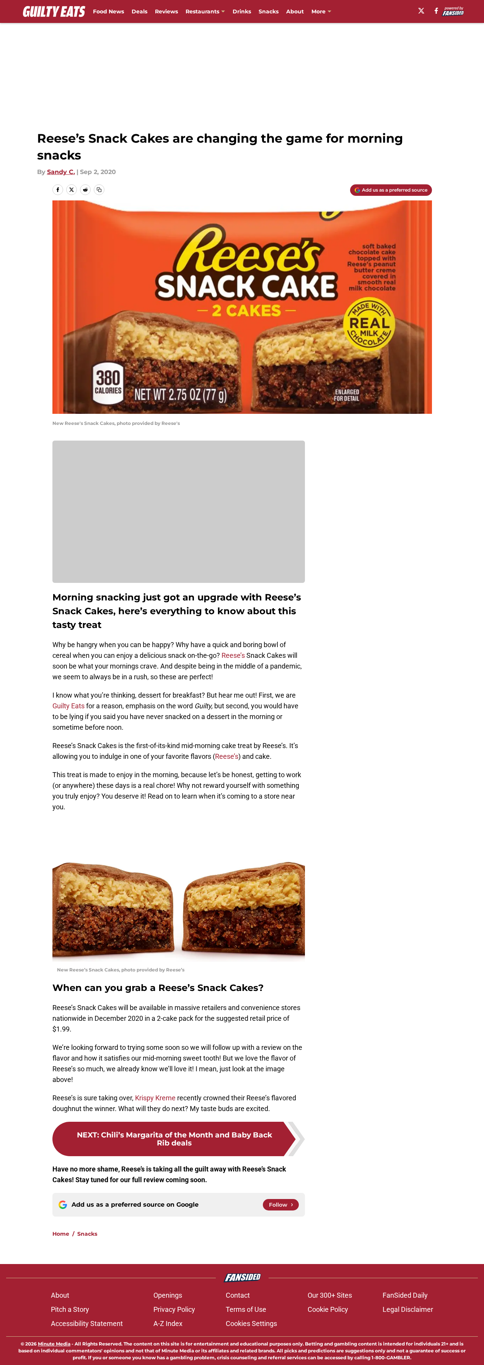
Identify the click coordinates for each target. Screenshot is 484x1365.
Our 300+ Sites (330, 1295)
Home (60, 1233)
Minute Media (54, 1344)
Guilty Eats (68, 706)
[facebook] (436, 11)
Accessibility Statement (87, 1323)
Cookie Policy (328, 1309)
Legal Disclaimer (408, 1309)
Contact (238, 1295)
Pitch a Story (70, 1309)
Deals (139, 11)
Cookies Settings (251, 1323)
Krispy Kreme (155, 1098)
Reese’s (233, 655)
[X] (421, 11)
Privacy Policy (174, 1309)
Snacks (269, 11)
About (295, 11)
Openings (167, 1295)
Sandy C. (61, 172)
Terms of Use (246, 1309)
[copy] (99, 189)
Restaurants (202, 11)
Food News (108, 11)
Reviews (166, 11)
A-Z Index (168, 1323)
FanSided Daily (405, 1295)
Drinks (242, 11)
